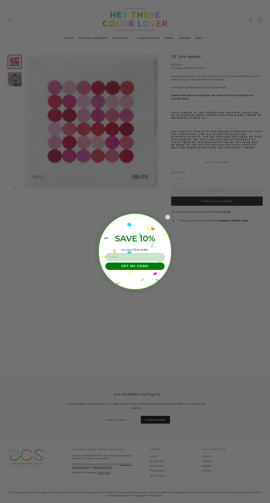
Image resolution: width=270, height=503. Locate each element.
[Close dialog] (167, 217)
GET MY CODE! (135, 266)
